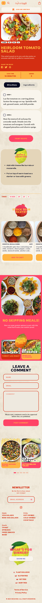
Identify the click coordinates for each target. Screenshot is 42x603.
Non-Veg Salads (10, 518)
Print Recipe (21, 138)
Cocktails (28, 520)
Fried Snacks (8, 532)
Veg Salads (8, 515)
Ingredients (29, 85)
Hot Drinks (28, 515)
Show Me (21, 559)
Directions (12, 85)
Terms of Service (21, 590)
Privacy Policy (21, 593)
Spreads (6, 530)
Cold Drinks (29, 518)
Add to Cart (17, 257)
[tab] (15, 472)
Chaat (5, 527)
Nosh (4, 535)
